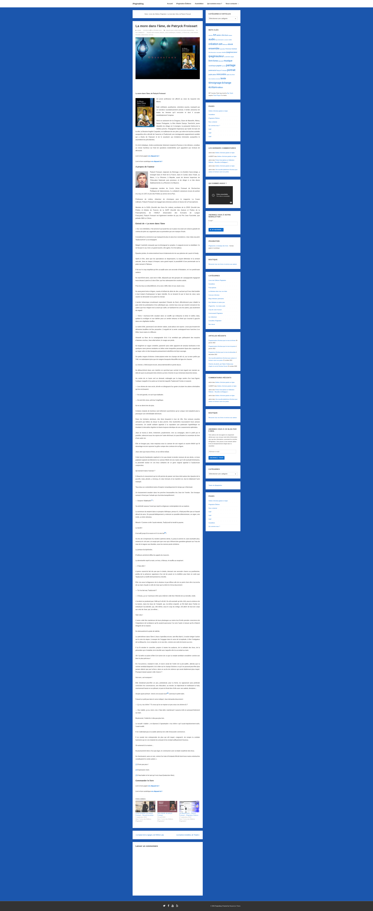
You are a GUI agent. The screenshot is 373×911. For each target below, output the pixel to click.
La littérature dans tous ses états (218, 291)
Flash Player (216, 95)
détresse (225, 44)
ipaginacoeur (231, 52)
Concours (221, 39)
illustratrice (213, 52)
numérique (212, 66)
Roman (157, 32)
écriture (213, 87)
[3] (136, 775)
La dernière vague (229, 56)
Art (214, 34)
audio (212, 39)
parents (224, 65)
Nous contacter (231, 3)
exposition (222, 49)
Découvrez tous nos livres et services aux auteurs (223, 264)
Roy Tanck (230, 93)
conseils (226, 39)
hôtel (210, 52)
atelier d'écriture (222, 35)
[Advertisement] (167, 85)
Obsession (144, 35)
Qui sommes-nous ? (214, 3)
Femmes (178, 32)
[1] (136, 764)
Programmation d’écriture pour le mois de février (222, 340)
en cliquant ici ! (153, 156)
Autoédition (199, 3)
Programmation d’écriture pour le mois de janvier (222, 346)
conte (230, 39)
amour (162, 32)
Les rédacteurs (213, 317)
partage (230, 65)
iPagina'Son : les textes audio (217, 306)
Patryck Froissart (221, 70)
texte (223, 78)
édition (220, 87)
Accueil (170, 3)
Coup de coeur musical (215, 309)
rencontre (221, 74)
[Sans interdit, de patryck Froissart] (167, 806)
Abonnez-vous (217, 458)
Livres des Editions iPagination (184, 30)
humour (234, 49)
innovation (219, 52)
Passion (138, 35)
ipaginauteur (216, 56)
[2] (136, 770)
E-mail (211, 220)
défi (220, 44)
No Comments (140, 32)
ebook (230, 44)
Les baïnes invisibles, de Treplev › (188, 835)
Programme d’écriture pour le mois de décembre (222, 352)
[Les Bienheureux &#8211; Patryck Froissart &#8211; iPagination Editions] (189, 806)
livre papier (194, 32)
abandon (211, 35)
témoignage (215, 82)
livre (211, 60)
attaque (230, 35)
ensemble (214, 48)
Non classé (212, 324)
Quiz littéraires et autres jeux (217, 302)
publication (212, 74)
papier (219, 66)
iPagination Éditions (183, 3)
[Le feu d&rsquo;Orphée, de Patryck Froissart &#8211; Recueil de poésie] (145, 806)
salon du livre (231, 74)
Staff (210, 129)
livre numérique (170, 32)
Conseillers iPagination (215, 320)
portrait (231, 70)
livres (215, 61)
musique (228, 60)
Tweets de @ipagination (215, 485)
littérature (186, 32)
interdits (224, 52)
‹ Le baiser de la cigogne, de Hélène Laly (150, 835)
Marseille (220, 61)
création (213, 43)
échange (226, 82)
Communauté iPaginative (216, 313)
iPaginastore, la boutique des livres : (219, 246)
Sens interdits (212, 78)
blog (216, 39)
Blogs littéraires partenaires (216, 298)
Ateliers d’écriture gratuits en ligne (218, 111)
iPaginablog (138, 4)
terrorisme (217, 78)
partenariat (212, 70)
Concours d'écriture (214, 295)
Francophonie (212, 287)
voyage (151, 35)
